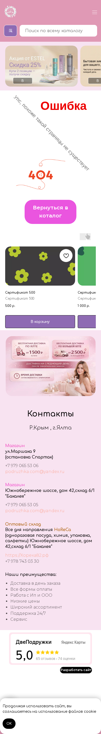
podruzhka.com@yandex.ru (34, 471)
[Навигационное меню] (94, 12)
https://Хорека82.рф (27, 555)
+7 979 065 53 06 (21, 465)
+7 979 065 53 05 (21, 504)
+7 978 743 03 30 (22, 561)
